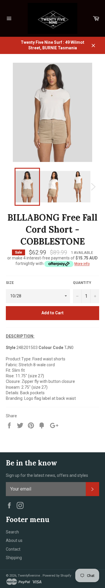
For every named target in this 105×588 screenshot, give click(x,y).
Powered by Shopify (57, 575)
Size (10, 283)
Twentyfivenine (29, 575)
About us (14, 540)
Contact (13, 549)
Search (12, 532)
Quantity (82, 283)
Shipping (14, 557)
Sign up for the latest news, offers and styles (47, 475)
